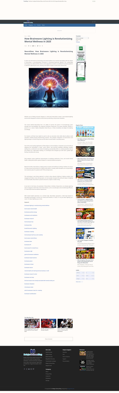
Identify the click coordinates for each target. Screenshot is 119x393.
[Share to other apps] (42, 45)
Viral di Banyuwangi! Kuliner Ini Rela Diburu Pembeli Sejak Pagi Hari (85, 221)
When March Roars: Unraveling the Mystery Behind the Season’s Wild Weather (85, 160)
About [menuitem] (43, 25)
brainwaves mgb (28, 251)
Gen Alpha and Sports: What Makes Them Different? (85, 139)
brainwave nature (28, 267)
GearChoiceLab (49, 352)
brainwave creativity (29, 231)
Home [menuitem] (25, 25)
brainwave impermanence (30, 257)
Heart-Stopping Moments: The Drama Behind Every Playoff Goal (31, 330)
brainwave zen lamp (29, 277)
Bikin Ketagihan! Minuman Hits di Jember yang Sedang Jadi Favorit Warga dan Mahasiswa (85, 261)
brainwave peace (28, 261)
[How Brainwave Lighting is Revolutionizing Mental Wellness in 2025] (48, 88)
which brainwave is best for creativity (33, 290)
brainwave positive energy (30, 212)
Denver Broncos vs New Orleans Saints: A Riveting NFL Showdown (65, 330)
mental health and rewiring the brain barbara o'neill (36, 270)
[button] (93, 1)
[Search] (95, 22)
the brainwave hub (28, 221)
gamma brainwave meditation (31, 254)
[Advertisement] (59, 11)
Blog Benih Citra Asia (50, 358)
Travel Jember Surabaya (51, 361)
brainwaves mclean (29, 264)
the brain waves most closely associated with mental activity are (39, 280)
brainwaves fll (27, 244)
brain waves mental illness (30, 238)
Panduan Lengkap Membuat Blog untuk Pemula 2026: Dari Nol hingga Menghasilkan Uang (47, 1)
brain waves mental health (30, 208)
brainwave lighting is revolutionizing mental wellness (36, 205)
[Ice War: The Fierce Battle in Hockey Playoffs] (48, 323)
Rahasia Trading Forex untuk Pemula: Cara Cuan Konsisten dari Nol (90, 368)
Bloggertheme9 (70, 388)
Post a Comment (48, 339)
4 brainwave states (28, 287)
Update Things (49, 354)
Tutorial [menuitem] (38, 25)
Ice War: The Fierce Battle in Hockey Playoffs (47, 329)
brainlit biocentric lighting (30, 228)
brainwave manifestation (30, 293)
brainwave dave (28, 241)
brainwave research (29, 218)
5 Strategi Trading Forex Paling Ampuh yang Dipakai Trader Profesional (90, 362)
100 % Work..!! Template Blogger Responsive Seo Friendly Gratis (85, 180)
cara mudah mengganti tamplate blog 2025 (85, 241)
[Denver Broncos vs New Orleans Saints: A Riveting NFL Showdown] (65, 323)
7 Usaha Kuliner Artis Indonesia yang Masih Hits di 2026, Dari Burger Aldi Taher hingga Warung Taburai (90, 355)
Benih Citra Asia (49, 356)
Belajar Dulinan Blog (50, 363)
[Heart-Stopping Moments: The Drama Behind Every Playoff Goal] (32, 323)
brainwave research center (30, 274)
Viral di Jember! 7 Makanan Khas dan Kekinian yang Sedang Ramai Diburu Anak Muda (85, 201)
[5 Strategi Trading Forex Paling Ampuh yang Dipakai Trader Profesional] (83, 362)
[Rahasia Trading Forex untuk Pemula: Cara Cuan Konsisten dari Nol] (83, 368)
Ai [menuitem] (34, 25)
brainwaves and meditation (30, 215)
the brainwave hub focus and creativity (33, 235)
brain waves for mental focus (31, 248)
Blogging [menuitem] (31, 25)
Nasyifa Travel (49, 365)
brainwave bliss (28, 225)
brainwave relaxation (29, 284)
